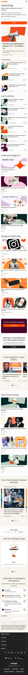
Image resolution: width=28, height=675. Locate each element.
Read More (14, 346)
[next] (25, 571)
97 (15, 532)
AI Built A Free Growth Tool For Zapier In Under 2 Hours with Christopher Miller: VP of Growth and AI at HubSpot (14, 511)
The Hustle (7, 590)
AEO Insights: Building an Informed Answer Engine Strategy (12, 226)
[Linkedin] (18, 652)
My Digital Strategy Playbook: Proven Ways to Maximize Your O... (13, 429)
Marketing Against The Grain (12, 595)
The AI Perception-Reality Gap (7, 169)
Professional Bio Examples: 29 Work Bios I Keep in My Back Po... (16, 74)
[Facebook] (5, 652)
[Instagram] (8, 652)
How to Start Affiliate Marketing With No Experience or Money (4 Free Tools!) (12, 376)
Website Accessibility (9, 671)
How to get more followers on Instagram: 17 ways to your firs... (14, 271)
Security (22, 668)
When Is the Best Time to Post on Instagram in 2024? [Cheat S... (12, 290)
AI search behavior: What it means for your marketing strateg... (13, 188)
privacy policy (20, 629)
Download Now (14, 325)
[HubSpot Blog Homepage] (4, 2)
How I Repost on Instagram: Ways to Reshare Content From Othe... (13, 310)
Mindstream (7, 609)
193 (21, 532)
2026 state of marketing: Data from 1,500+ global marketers (12, 410)
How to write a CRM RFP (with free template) (15, 127)
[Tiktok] (25, 652)
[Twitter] (15, 652)
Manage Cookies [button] (20, 671)
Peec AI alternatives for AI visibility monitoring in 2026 (16, 100)
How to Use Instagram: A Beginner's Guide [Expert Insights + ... (14, 251)
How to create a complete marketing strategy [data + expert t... (13, 467)
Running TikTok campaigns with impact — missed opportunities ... (17, 136)
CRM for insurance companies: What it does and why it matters (16, 145)
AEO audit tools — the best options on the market (17, 118)
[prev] (2, 571)
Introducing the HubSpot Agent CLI (8, 207)
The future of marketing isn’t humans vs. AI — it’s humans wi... (13, 46)
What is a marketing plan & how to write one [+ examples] (14, 448)
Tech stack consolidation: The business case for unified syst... (16, 109)
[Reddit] (21, 652)
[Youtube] (11, 652)
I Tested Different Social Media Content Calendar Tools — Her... (17, 86)
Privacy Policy (15, 668)
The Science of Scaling (10, 601)
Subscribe (14, 622)
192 (19, 532)
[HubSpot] (14, 663)
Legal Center (7, 668)
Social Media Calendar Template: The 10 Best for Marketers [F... (17, 63)
